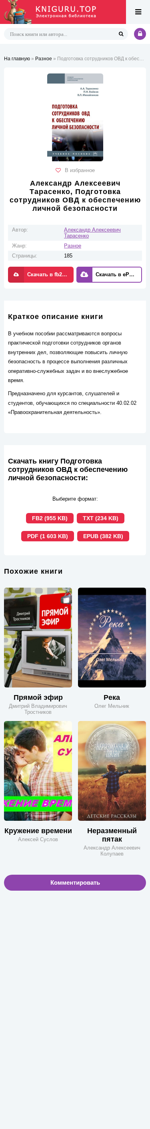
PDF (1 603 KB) (47, 536)
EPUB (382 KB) (103, 536)
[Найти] (121, 34)
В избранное (80, 170)
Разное (72, 246)
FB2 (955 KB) (50, 518)
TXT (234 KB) (100, 518)
